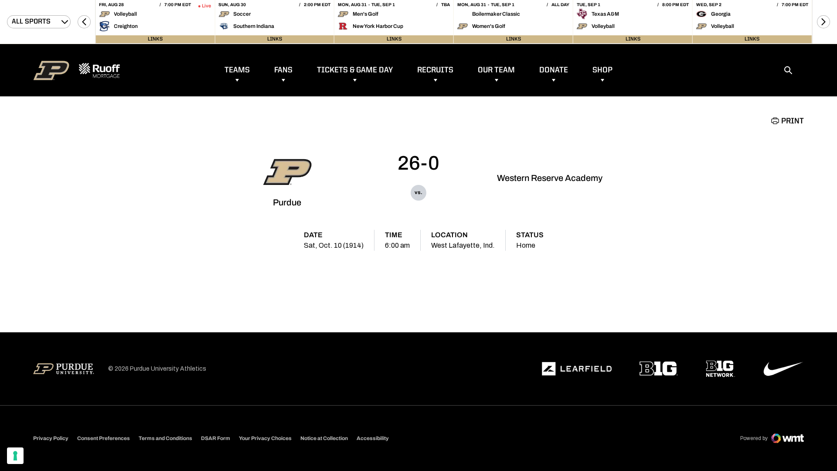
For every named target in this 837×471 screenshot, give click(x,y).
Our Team (496, 70)
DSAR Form (215, 438)
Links (155, 39)
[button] (84, 21)
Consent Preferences (103, 438)
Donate (553, 70)
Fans (283, 70)
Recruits (435, 70)
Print (792, 121)
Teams (237, 70)
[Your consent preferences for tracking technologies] (15, 455)
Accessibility (373, 438)
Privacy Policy (50, 438)
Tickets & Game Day (355, 70)
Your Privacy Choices (265, 438)
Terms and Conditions (165, 438)
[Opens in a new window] (577, 369)
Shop (602, 70)
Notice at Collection (324, 438)
